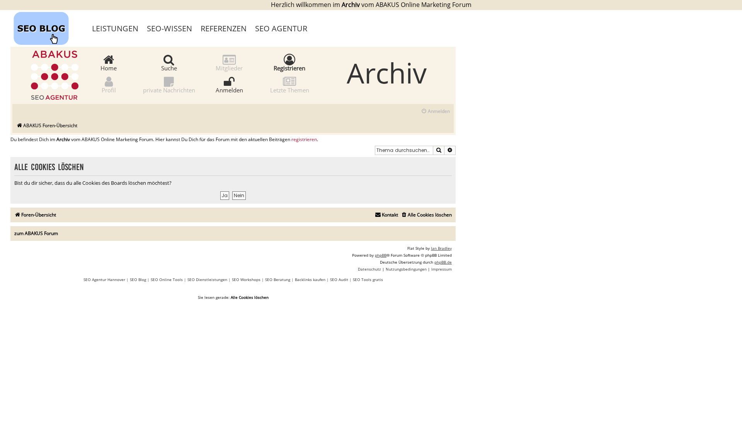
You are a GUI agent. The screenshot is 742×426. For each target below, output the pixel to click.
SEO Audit (339, 279)
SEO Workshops (246, 279)
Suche (169, 67)
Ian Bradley (441, 248)
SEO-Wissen (169, 28)
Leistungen (115, 28)
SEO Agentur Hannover (104, 279)
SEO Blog (138, 279)
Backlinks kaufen (310, 279)
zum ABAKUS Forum (36, 233)
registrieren (304, 139)
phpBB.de (443, 262)
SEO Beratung (277, 279)
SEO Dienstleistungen (207, 279)
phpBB (380, 255)
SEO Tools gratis (368, 279)
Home (108, 67)
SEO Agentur (281, 28)
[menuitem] (435, 111)
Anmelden (229, 89)
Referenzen (224, 28)
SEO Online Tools (167, 279)
